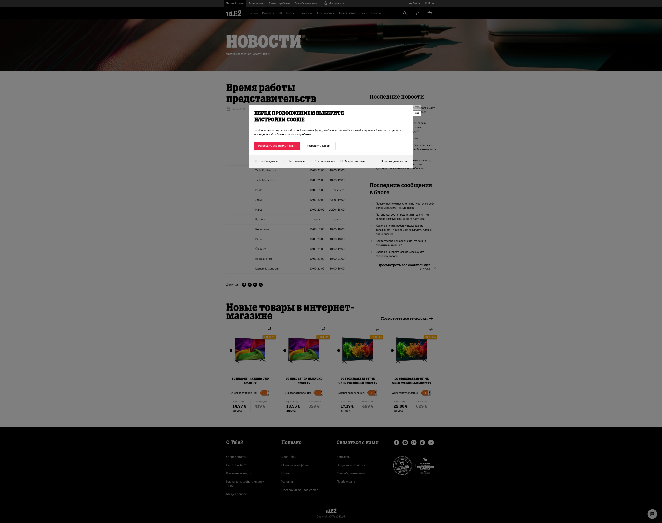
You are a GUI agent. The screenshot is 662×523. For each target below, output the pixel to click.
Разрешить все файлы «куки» (277, 145)
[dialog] (331, 136)
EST (416, 107)
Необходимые (268, 161)
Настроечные (296, 161)
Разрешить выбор (318, 145)
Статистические (324, 161)
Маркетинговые (354, 161)
